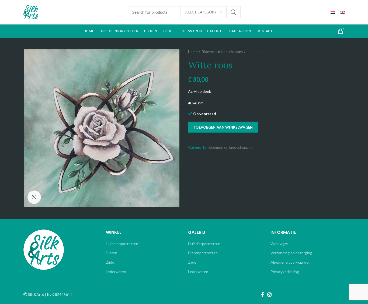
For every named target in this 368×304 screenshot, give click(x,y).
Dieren (111, 252)
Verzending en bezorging (291, 252)
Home (192, 52)
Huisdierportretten (122, 243)
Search (233, 12)
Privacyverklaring (284, 271)
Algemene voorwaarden (290, 262)
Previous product (331, 51)
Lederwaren (116, 271)
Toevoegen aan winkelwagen (223, 127)
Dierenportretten (203, 252)
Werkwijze (279, 243)
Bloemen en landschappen (222, 52)
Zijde (110, 262)
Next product (342, 51)
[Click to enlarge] (34, 197)
